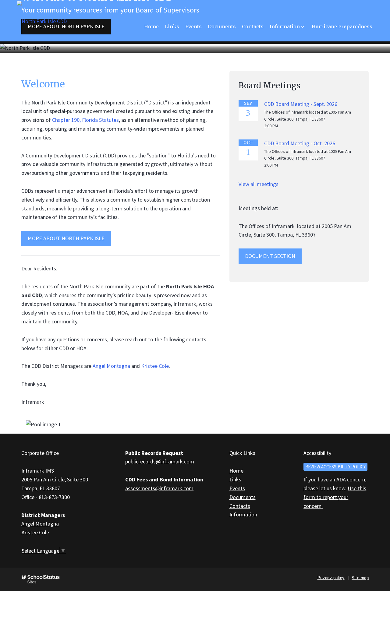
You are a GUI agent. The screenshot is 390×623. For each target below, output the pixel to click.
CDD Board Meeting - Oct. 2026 (299, 143)
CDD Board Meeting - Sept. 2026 (300, 103)
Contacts (239, 505)
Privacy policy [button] (331, 577)
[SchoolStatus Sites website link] (40, 579)
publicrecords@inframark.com (159, 461)
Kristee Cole (155, 365)
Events (237, 488)
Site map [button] (360, 577)
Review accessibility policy (335, 467)
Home (236, 470)
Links (235, 479)
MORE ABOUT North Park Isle (66, 238)
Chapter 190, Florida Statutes (85, 119)
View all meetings (258, 184)
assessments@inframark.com (159, 488)
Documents (242, 497)
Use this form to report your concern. (334, 497)
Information (243, 514)
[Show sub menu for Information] (302, 26)
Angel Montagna (111, 365)
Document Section (270, 255)
